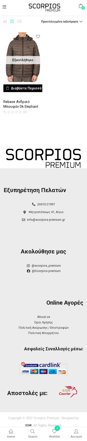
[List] (19, 21)
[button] (81, 6)
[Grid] (12, 21)
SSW (28, 425)
